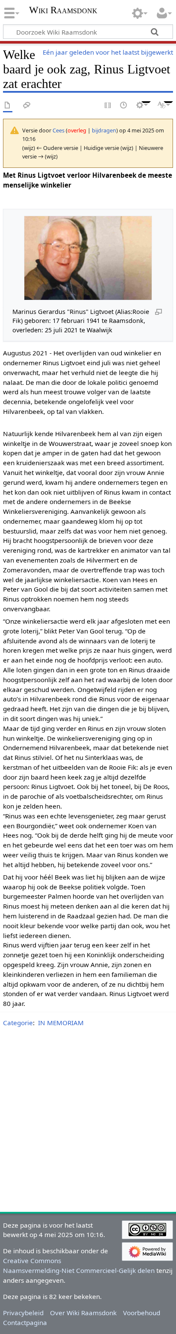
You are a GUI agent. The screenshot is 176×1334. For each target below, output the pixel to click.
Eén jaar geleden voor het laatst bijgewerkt (108, 52)
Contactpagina (25, 1322)
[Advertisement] (88, 1121)
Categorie (18, 1022)
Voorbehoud (141, 1312)
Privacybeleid (23, 1312)
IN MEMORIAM (61, 1022)
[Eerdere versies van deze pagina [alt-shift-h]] (124, 106)
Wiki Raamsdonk (63, 10)
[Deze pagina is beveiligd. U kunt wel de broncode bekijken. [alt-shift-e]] (108, 106)
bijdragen (104, 130)
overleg (76, 130)
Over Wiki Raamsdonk (83, 1312)
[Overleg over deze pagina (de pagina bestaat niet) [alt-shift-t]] (27, 106)
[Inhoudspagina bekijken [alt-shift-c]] (7, 106)
